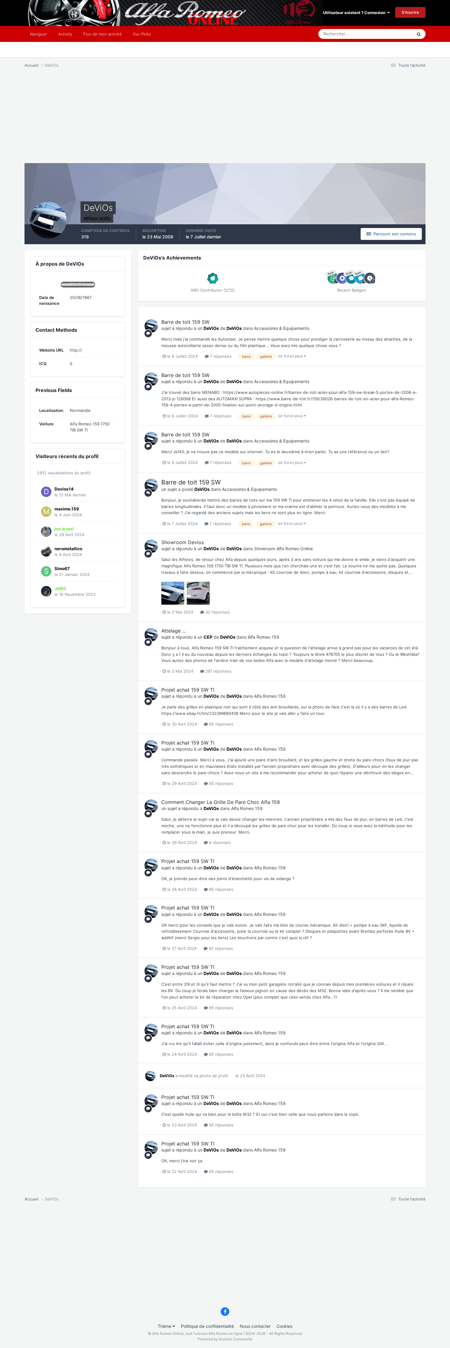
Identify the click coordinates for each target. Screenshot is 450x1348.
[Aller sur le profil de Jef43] (46, 591)
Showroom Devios (182, 542)
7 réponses (220, 356)
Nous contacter (255, 1326)
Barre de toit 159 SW (185, 322)
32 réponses (217, 612)
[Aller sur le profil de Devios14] (46, 492)
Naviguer (38, 34)
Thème (165, 1326)
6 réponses (219, 842)
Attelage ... (173, 631)
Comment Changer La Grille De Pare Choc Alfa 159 (220, 802)
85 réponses (220, 724)
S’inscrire (410, 12)
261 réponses (217, 671)
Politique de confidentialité (207, 1326)
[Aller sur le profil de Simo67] (46, 571)
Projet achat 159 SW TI (187, 690)
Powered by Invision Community (225, 1339)
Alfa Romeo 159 (263, 637)
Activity (65, 34)
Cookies (284, 1326)
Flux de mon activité (102, 34)
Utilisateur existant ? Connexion (355, 12)
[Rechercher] (419, 34)
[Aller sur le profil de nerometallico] (46, 551)
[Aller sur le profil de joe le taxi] (46, 531)
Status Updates (390, 34)
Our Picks (142, 34)
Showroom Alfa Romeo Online (283, 548)
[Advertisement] (135, 120)
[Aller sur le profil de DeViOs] (151, 326)
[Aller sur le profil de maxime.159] (46, 511)
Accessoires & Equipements (281, 328)
